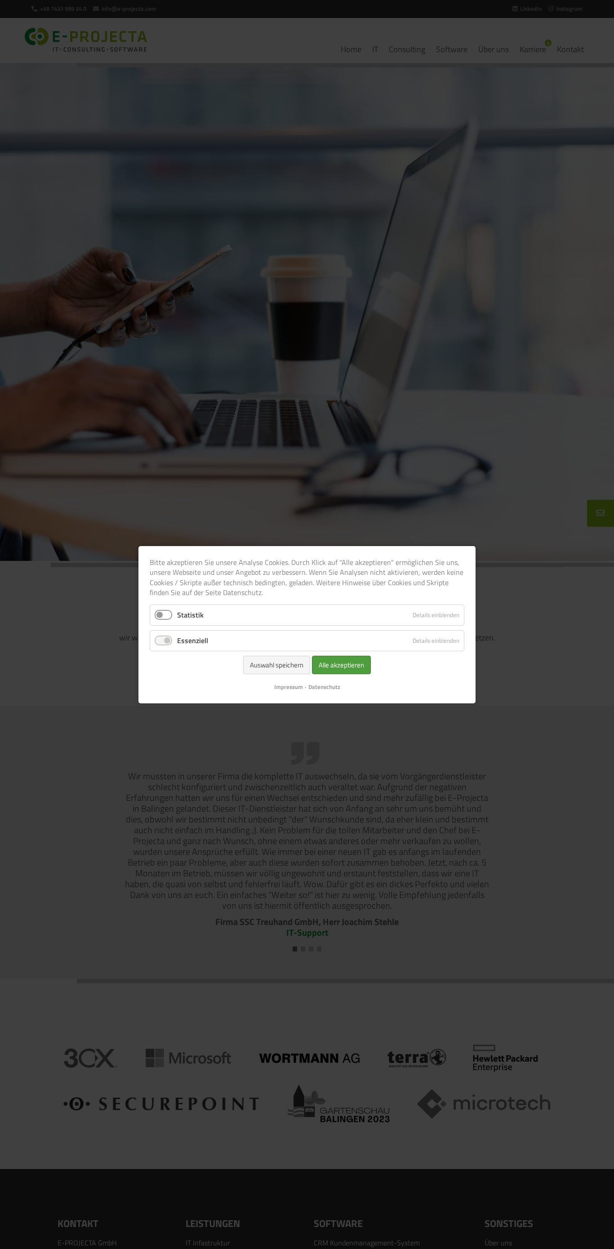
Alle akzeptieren (341, 664)
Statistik (190, 614)
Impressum (288, 686)
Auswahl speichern (276, 664)
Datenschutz (324, 686)
